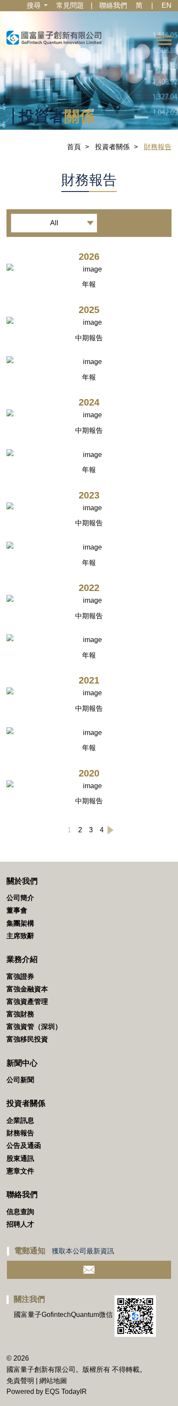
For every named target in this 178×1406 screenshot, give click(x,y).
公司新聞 (20, 1079)
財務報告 (20, 1133)
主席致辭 (20, 935)
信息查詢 (20, 1211)
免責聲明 (20, 1380)
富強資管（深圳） (34, 1026)
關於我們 (22, 881)
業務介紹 (22, 959)
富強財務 (20, 1014)
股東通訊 (20, 1158)
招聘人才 (20, 1224)
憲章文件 (20, 1171)
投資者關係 (112, 146)
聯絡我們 (113, 5)
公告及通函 (23, 1145)
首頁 (74, 146)
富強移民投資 (27, 1039)
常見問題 (70, 5)
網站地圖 (53, 1380)
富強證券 (20, 976)
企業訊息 (20, 1120)
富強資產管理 (27, 1001)
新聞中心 (22, 1063)
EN (167, 5)
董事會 (16, 910)
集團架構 (20, 923)
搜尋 (34, 5)
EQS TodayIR (66, 1391)
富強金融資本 (27, 989)
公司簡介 (20, 897)
